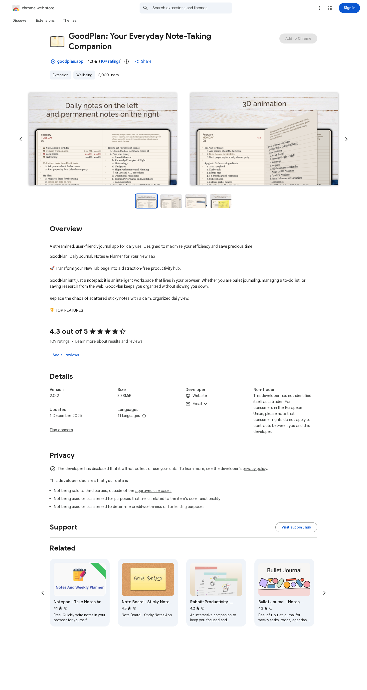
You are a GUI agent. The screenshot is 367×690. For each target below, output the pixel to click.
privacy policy (255, 468)
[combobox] (192, 8)
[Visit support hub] (296, 527)
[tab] (20, 20)
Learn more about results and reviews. (109, 341)
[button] (330, 8)
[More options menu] (320, 8)
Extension (60, 75)
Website (199, 395)
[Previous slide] (21, 139)
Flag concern (61, 430)
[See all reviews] (66, 355)
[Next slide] (346, 139)
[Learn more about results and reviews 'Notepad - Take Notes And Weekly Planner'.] (65, 608)
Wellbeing (84, 75)
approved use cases (153, 490)
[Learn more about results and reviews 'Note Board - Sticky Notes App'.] (134, 608)
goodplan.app (70, 61)
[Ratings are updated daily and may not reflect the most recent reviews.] (127, 61)
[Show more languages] (144, 416)
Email (197, 403)
